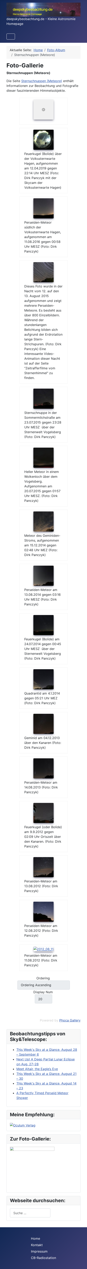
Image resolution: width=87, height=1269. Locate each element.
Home (35, 1238)
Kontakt (37, 1245)
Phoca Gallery (70, 1020)
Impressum (39, 1251)
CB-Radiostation (43, 1258)
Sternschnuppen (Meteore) (41, 81)
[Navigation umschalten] (10, 37)
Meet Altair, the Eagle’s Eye (37, 1069)
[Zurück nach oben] (80, 1261)
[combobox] (30, 1212)
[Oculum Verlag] (22, 1125)
